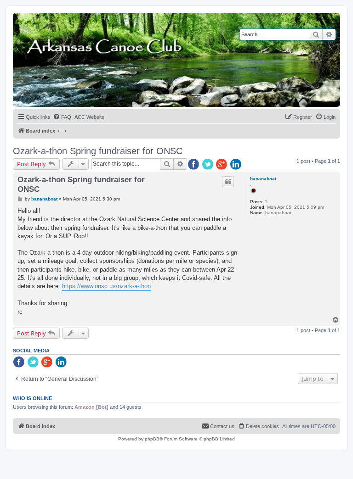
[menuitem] (62, 117)
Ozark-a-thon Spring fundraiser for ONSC (97, 151)
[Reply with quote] (228, 181)
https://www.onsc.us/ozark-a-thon (106, 286)
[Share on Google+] (222, 164)
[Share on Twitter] (208, 164)
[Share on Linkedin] (236, 164)
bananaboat (263, 178)
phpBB (152, 438)
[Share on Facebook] (194, 164)
